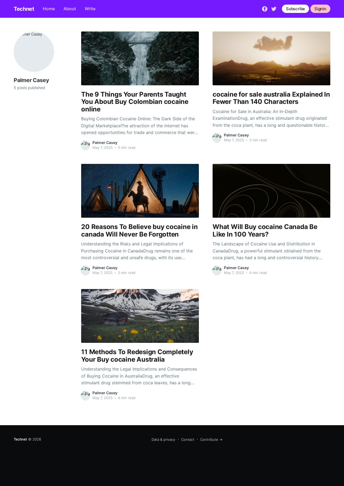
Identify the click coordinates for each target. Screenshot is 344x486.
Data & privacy (163, 439)
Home (49, 8)
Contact (187, 439)
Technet (24, 9)
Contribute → (211, 439)
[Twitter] (274, 8)
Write (90, 8)
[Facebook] (264, 8)
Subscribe (295, 8)
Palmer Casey (104, 142)
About (69, 8)
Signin (320, 8)
